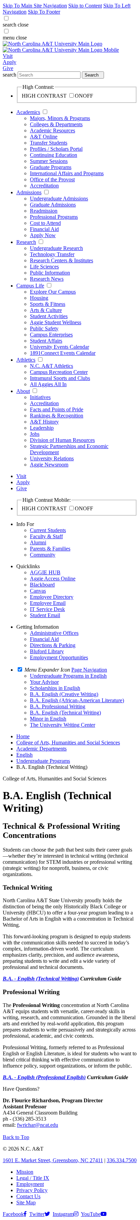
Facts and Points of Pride (56, 409)
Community (42, 555)
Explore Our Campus (53, 292)
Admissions (28, 192)
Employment (30, 1184)
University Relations (52, 458)
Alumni (38, 542)
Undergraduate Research (56, 248)
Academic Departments (41, 749)
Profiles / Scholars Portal (56, 149)
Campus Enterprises (51, 334)
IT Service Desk (47, 609)
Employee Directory (51, 597)
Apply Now (43, 235)
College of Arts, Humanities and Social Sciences (68, 742)
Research (26, 242)
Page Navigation (89, 670)
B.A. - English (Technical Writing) (41, 979)
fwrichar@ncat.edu (37, 1125)
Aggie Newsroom (49, 464)
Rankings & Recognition (56, 415)
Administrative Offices (54, 633)
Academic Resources (52, 130)
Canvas (38, 591)
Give (8, 68)
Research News (47, 279)
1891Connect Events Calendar (62, 353)
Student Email (45, 615)
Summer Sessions (49, 161)
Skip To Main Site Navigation (35, 6)
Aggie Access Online (52, 578)
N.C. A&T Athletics (51, 366)
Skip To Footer (44, 12)
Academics (28, 112)
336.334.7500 (122, 1160)
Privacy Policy (32, 1190)
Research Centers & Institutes (61, 260)
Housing (39, 298)
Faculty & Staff (46, 536)
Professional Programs (54, 217)
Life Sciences (44, 266)
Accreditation (44, 185)
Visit (8, 56)
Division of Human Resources (62, 440)
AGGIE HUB (45, 572)
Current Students (48, 530)
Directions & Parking (52, 645)
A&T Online (43, 136)
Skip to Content (85, 6)
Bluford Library (47, 651)
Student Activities (49, 316)
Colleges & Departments (56, 124)
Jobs (34, 434)
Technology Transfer (52, 254)
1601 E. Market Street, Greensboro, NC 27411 (53, 1160)
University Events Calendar (59, 347)
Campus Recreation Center (59, 372)
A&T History (44, 422)
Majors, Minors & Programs (60, 118)
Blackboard (42, 585)
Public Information (50, 273)
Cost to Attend (45, 223)
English (24, 755)
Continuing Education (53, 155)
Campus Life (30, 285)
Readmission (43, 211)
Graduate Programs (50, 167)
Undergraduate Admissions (59, 198)
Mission (24, 1172)
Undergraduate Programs (43, 761)
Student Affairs (46, 341)
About (23, 391)
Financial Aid (44, 229)
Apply (9, 62)
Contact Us (28, 1196)
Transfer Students (48, 143)
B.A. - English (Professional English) (44, 1077)
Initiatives (40, 397)
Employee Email (48, 603)
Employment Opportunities (59, 657)
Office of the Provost (52, 179)
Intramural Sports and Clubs (60, 378)
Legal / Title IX (32, 1178)
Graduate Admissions (53, 205)
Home (23, 736)
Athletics (25, 360)
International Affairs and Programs (67, 173)
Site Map (26, 1202)
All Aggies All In (48, 384)
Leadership (42, 428)
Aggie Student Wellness (55, 322)
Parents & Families (50, 548)
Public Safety (44, 328)
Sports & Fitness (47, 304)
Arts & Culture (46, 310)
